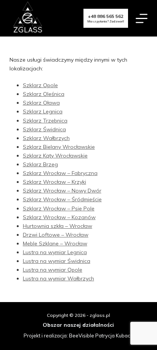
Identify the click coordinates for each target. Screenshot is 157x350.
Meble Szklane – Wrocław (55, 243)
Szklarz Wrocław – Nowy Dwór (62, 190)
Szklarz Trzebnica (45, 120)
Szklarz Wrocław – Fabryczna (60, 173)
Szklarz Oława (41, 102)
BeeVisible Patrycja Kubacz (101, 335)
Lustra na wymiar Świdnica (56, 261)
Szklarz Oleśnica (43, 94)
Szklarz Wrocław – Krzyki (54, 181)
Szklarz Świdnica (44, 129)
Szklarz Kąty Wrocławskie (55, 155)
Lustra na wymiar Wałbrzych (58, 278)
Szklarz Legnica (42, 111)
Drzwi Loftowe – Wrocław (55, 234)
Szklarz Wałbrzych (46, 138)
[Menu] (141, 18)
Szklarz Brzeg (40, 164)
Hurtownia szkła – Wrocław (57, 226)
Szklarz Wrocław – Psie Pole (59, 208)
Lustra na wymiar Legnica (55, 252)
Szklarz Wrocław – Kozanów (59, 217)
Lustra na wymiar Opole (52, 269)
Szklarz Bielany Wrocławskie (59, 146)
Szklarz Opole (40, 85)
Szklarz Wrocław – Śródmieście (62, 199)
